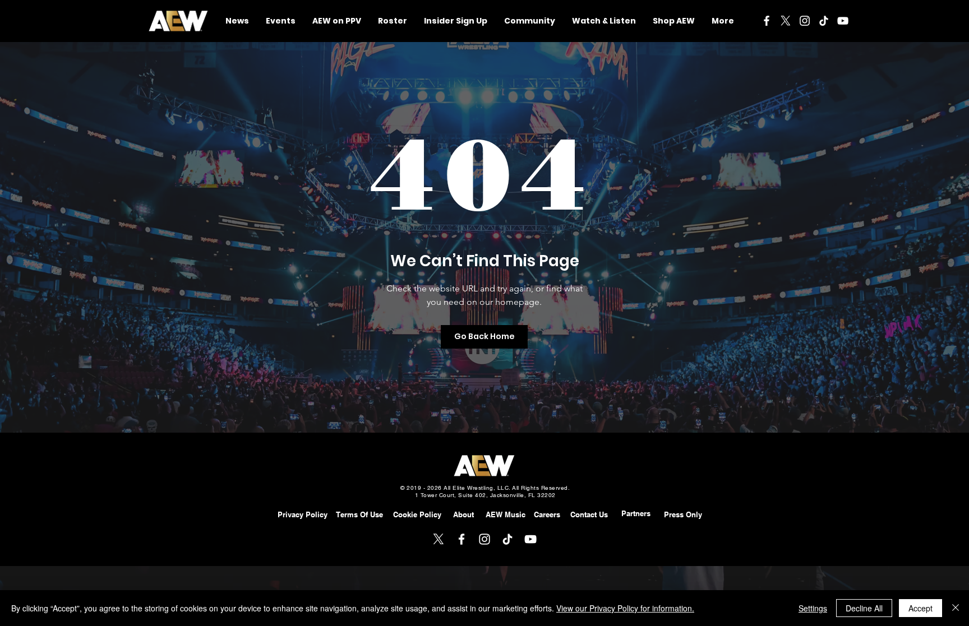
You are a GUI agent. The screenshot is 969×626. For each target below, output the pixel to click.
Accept (920, 608)
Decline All (864, 608)
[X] (785, 20)
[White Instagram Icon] (804, 20)
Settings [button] (813, 608)
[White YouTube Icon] (843, 20)
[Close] (955, 608)
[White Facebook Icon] (766, 20)
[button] (530, 21)
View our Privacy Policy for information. (625, 608)
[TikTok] (823, 20)
